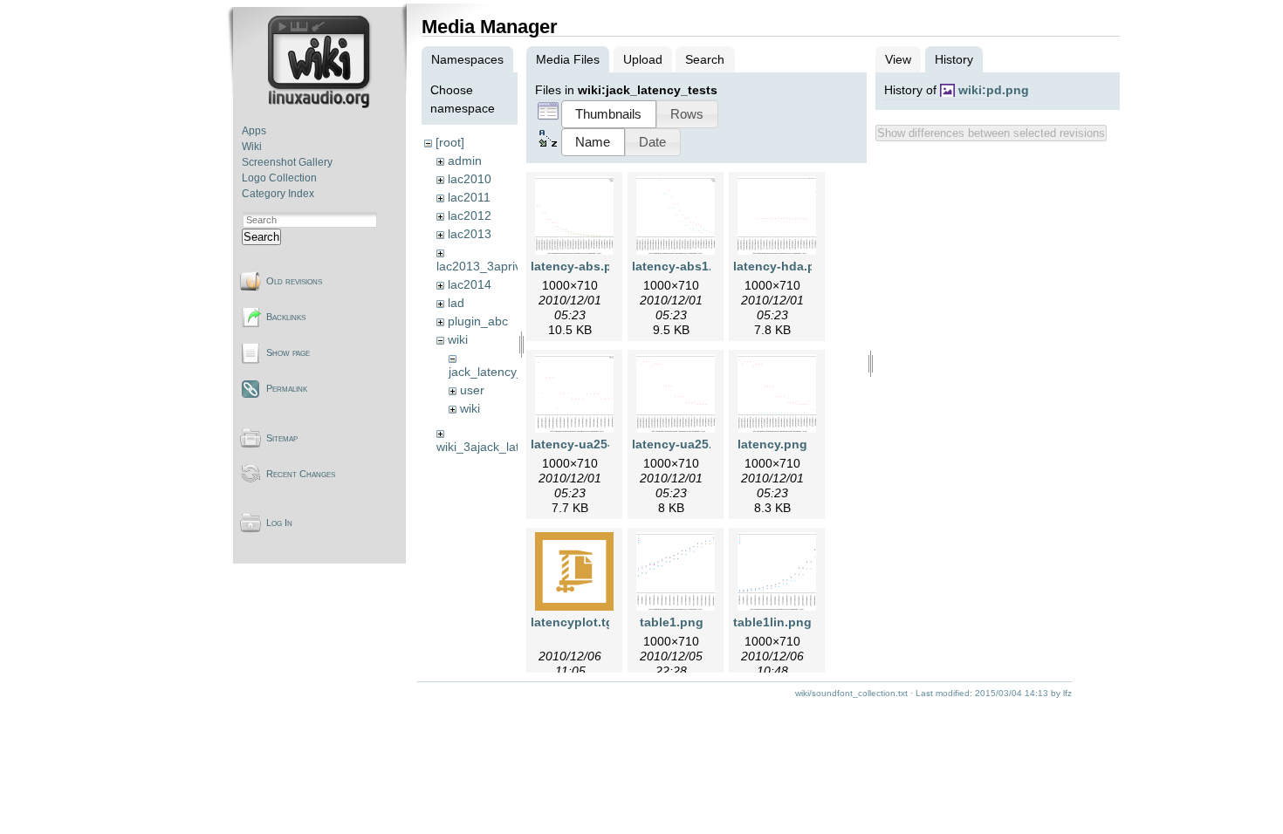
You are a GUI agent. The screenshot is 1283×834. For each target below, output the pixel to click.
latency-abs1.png (684, 266)
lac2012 (469, 215)
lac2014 (469, 284)
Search (261, 236)
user (472, 390)
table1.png (671, 622)
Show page (288, 352)
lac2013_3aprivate (487, 266)
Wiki (252, 146)
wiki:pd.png (993, 90)
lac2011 (469, 197)
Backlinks (285, 316)
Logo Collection (279, 178)
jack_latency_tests (499, 372)
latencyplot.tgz (575, 622)
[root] (450, 142)
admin (465, 160)
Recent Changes (300, 473)
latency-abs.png (579, 266)
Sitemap (282, 438)
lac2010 (469, 179)
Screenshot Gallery (287, 162)
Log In (279, 522)
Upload (642, 59)
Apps (254, 131)
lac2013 (469, 234)
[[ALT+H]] (321, 104)
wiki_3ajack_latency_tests (507, 447)
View (898, 59)
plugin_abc (478, 321)
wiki (458, 339)
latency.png (772, 444)
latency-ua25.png (684, 444)
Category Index (278, 194)
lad (456, 303)
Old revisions (294, 281)
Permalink (286, 388)
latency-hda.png (782, 266)
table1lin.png (772, 622)
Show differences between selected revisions (991, 133)
